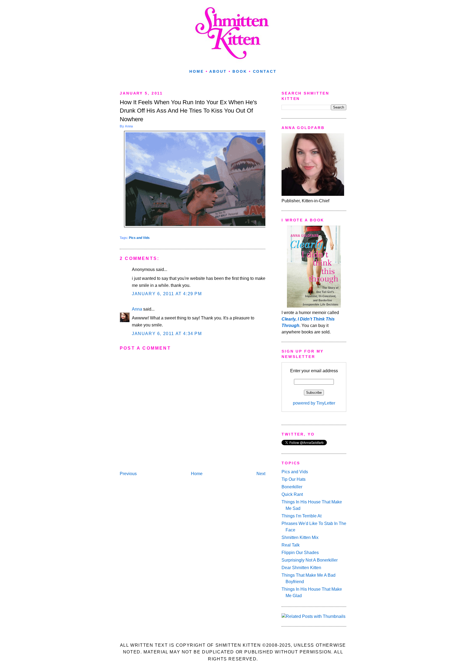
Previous (128, 473)
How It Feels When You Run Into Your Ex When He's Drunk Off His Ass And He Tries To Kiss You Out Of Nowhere (188, 111)
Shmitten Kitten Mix (300, 537)
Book (239, 71)
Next (260, 473)
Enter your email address (314, 370)
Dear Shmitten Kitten (301, 567)
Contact (265, 71)
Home (196, 71)
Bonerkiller (292, 487)
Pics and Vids (139, 238)
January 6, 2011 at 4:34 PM (167, 333)
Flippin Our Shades (300, 552)
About (218, 71)
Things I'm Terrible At (301, 516)
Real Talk (291, 545)
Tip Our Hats (294, 479)
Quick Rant (292, 494)
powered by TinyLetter (314, 403)
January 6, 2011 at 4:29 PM (167, 293)
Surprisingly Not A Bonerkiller (310, 560)
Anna (137, 309)
